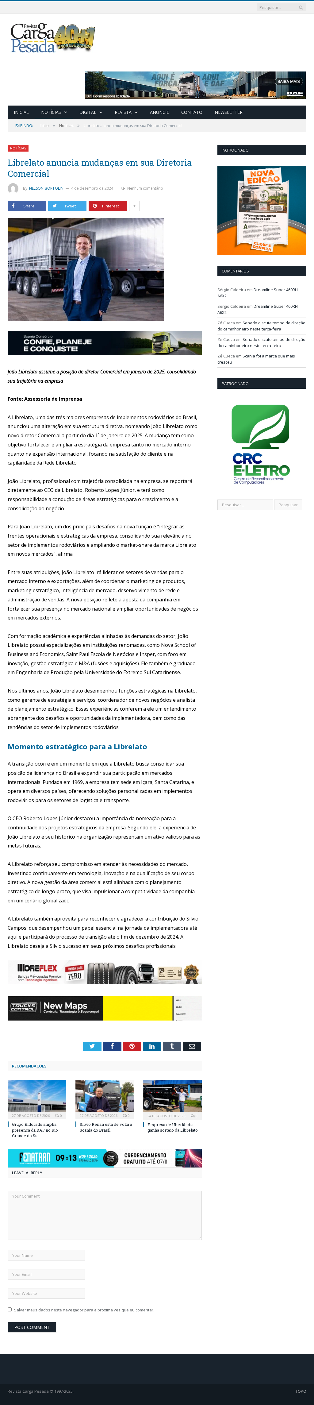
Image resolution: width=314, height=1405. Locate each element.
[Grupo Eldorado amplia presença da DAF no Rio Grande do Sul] (37, 1099)
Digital (87, 112)
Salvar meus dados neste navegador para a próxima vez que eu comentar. (84, 1310)
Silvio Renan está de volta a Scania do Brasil (106, 1127)
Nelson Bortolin (46, 188)
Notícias (51, 112)
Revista (123, 112)
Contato (191, 112)
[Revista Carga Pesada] (54, 37)
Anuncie (159, 112)
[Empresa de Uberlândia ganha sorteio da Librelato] (172, 1099)
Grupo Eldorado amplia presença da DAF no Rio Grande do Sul (35, 1129)
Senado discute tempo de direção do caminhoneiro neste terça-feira (261, 326)
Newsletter (229, 112)
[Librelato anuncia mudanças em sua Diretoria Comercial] (105, 270)
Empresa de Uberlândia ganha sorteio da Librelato (172, 1127)
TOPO (301, 1391)
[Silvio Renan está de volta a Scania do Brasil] (104, 1099)
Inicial (21, 112)
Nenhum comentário (145, 188)
